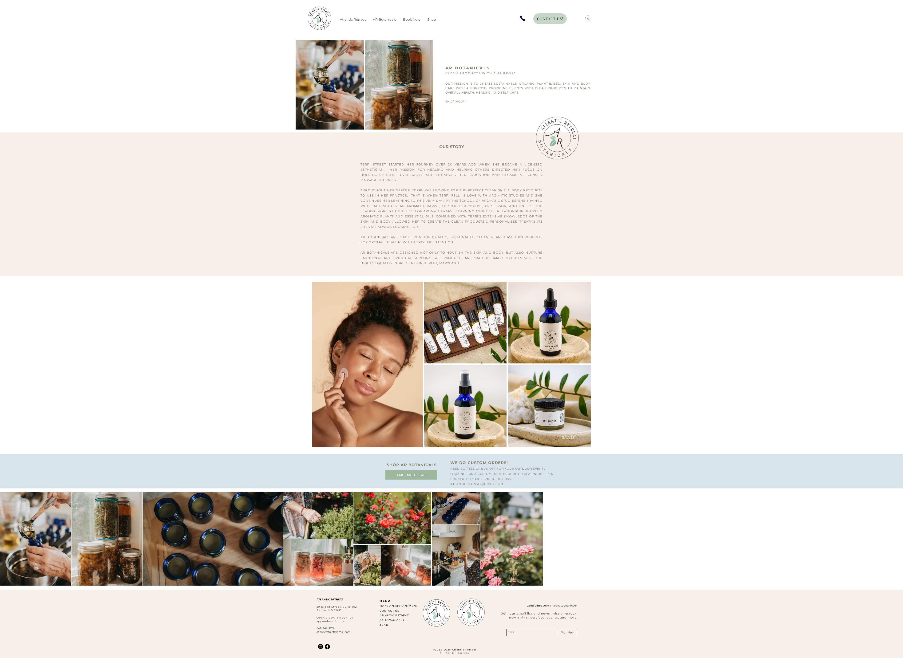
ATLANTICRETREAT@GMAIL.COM (476, 484)
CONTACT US (389, 610)
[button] (588, 18)
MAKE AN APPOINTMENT (399, 605)
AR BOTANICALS (392, 620)
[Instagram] (320, 646)
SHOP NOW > (456, 101)
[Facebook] (327, 646)
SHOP (384, 625)
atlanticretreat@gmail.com (334, 632)
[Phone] (523, 18)
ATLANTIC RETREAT (394, 615)
